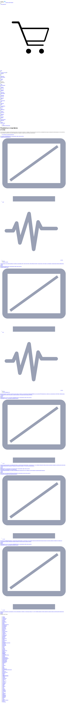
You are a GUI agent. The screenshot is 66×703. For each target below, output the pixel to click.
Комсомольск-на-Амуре (6, 642)
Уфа (3, 692)
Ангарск (3, 617)
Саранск (3, 676)
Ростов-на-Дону (5, 672)
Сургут (3, 681)
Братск (3, 622)
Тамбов (3, 684)
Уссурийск (4, 691)
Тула (3, 687)
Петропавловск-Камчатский (7, 669)
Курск (3, 647)
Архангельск (4, 618)
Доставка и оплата (3, 72)
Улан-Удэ (3, 689)
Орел (3, 664)
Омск (3, 663)
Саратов (3, 677)
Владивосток (4, 625)
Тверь (3, 685)
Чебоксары (4, 694)
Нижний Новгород (5, 658)
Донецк (3, 634)
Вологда (3, 629)
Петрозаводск (4, 668)
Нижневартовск (5, 657)
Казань (3, 639)
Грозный (3, 632)
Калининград (4, 640)
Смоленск (4, 679)
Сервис (1, 73)
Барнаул (3, 620)
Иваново (3, 636)
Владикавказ (4, 626)
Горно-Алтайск (4, 631)
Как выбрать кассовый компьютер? (8, 134)
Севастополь (4, 678)
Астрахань (4, 619)
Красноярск (4, 645)
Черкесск (3, 697)
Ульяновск (4, 690)
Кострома (3, 643)
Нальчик (3, 656)
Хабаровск (4, 693)
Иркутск (3, 637)
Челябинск (4, 695)
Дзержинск (4, 633)
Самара (3, 674)
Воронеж (3, 630)
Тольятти (3, 686)
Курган (3, 646)
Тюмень (3, 688)
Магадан (3, 649)
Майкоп (3, 651)
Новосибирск (4, 661)
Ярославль (4, 701)
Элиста (3, 699)
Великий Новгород (5, 624)
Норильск (4, 662)
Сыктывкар (4, 682)
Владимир (4, 627)
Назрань (3, 655)
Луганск (3, 648)
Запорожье (4, 635)
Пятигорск (4, 671)
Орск (3, 666)
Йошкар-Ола (4, 638)
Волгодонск (4, 628)
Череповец (4, 696)
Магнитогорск (4, 650)
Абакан (3, 616)
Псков (3, 670)
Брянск (3, 623)
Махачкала (4, 652)
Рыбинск (3, 673)
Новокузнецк (4, 660)
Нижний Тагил (4, 659)
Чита (3, 698)
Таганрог (3, 683)
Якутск (3, 700)
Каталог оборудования (9, 2)
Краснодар (4, 644)
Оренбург (4, 665)
